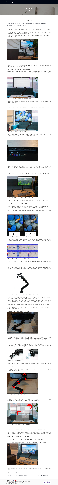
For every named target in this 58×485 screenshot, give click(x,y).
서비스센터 (44, 1)
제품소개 (36, 1)
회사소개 (32, 1)
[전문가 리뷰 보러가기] (13, 472)
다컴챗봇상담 (49, 1)
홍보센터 (40, 1)
